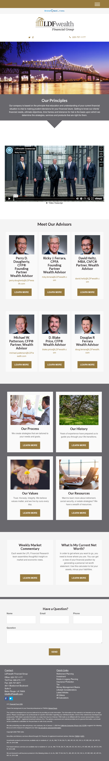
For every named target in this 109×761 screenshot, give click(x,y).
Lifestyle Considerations (66, 689)
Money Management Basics (68, 687)
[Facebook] (32, 37)
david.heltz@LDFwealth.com (87, 280)
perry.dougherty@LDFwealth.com (21, 282)
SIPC (82, 736)
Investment (61, 676)
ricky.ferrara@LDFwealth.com (54, 278)
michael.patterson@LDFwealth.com (21, 354)
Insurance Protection (65, 681)
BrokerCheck (53, 708)
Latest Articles (62, 692)
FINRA (77, 736)
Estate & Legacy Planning (67, 679)
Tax (58, 684)
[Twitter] (29, 37)
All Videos (60, 695)
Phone (76, 613)
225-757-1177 (79, 37)
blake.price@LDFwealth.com (54, 351)
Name (9, 613)
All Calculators (62, 697)
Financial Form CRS (16, 704)
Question (11, 627)
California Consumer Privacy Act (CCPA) (73, 725)
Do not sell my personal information (49, 728)
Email (42, 613)
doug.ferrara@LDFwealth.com (87, 351)
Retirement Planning (65, 673)
